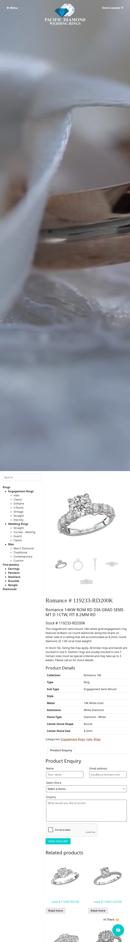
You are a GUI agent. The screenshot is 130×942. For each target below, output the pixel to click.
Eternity (19, 520)
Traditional (20, 552)
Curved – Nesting (24, 532)
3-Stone (18, 507)
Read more (55, 910)
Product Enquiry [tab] (61, 750)
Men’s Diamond (24, 548)
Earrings (13, 569)
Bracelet (13, 581)
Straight (19, 516)
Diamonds (10, 589)
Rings (6, 487)
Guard (18, 536)
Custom (19, 560)
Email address (98, 768)
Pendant (14, 573)
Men (11, 544)
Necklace (14, 577)
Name (50, 768)
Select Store (53, 783)
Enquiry (51, 797)
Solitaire (19, 503)
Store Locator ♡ (113, 8)
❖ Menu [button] (12, 8)
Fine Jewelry (11, 565)
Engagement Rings (21, 491)
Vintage (18, 512)
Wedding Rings (18, 524)
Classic (18, 499)
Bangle (13, 585)
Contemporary (23, 556)
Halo (16, 495)
